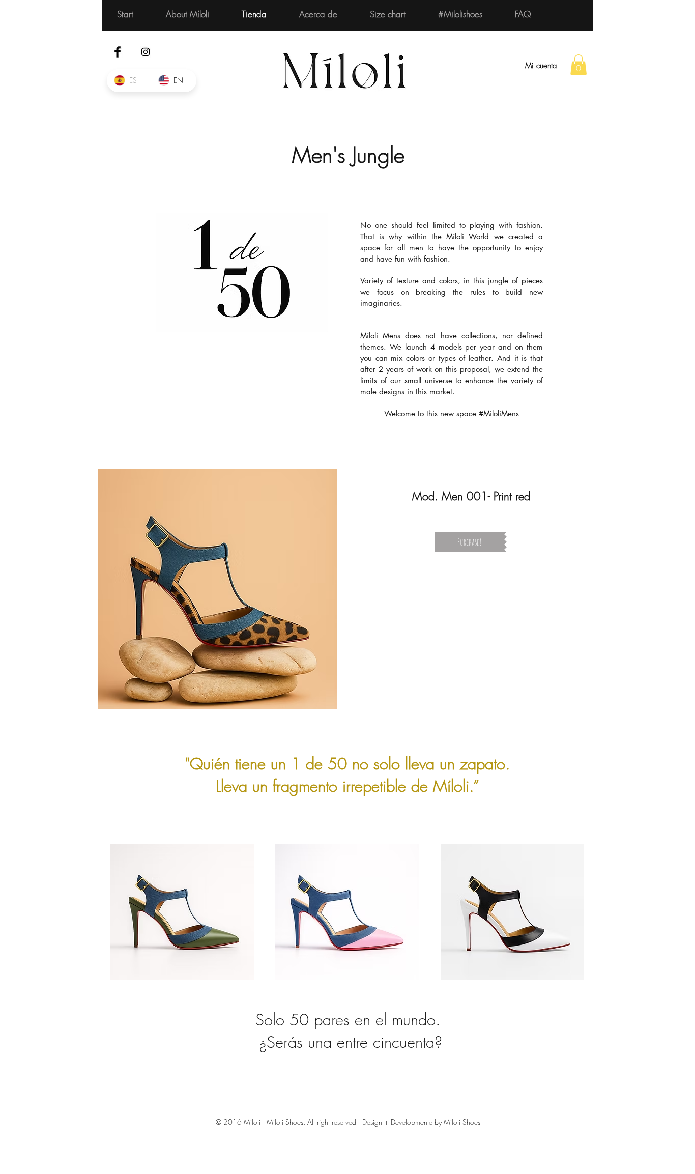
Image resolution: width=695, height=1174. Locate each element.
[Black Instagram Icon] (145, 52)
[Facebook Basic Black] (117, 52)
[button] (578, 64)
